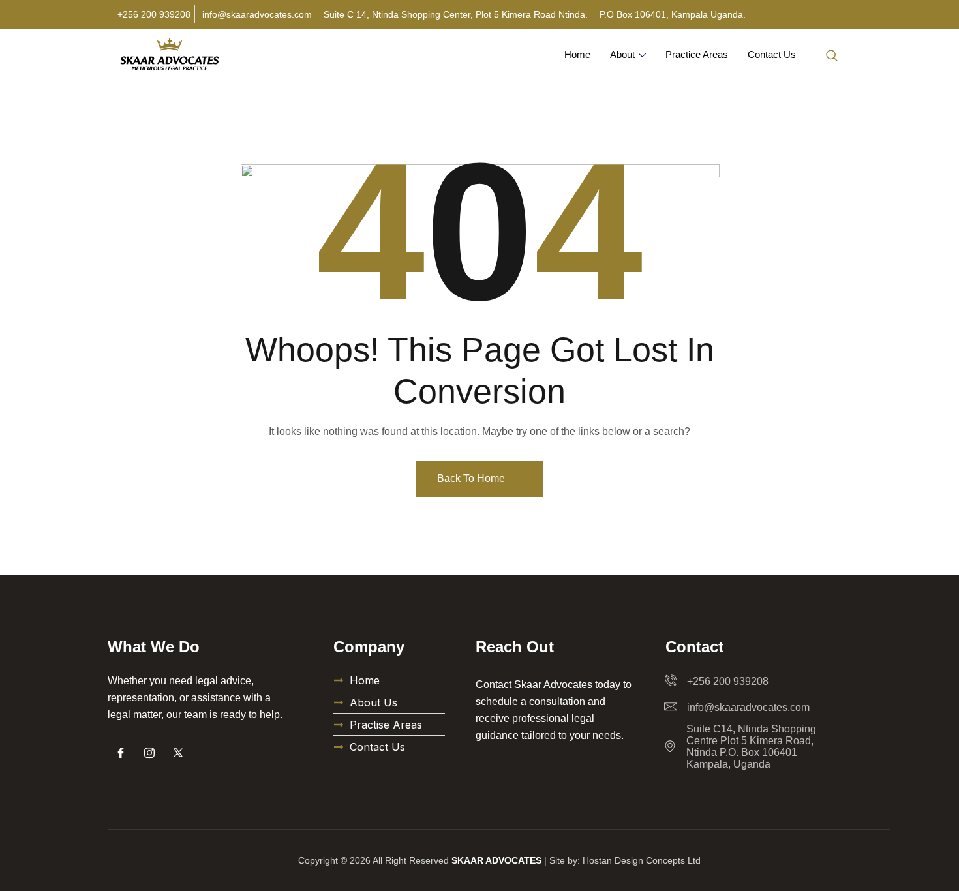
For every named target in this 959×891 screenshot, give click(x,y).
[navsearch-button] (832, 55)
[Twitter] (178, 753)
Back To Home (472, 478)
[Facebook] (120, 753)
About (622, 54)
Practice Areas (696, 54)
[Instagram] (149, 753)
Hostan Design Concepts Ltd (642, 860)
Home (577, 54)
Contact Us (772, 54)
